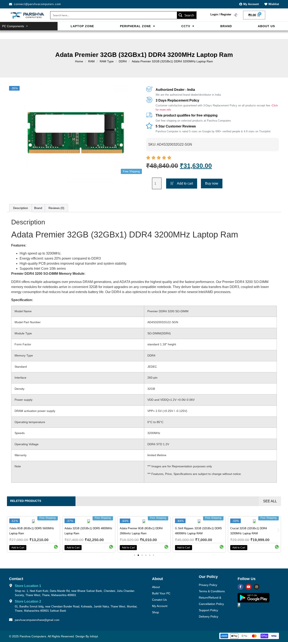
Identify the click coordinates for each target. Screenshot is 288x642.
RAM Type (107, 61)
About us (266, 26)
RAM (91, 61)
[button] (137, 26)
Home (79, 61)
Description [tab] (20, 208)
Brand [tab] (38, 208)
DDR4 (123, 61)
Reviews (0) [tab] (56, 208)
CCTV (185, 26)
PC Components (13, 26)
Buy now (211, 183)
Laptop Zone (82, 26)
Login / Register (220, 14)
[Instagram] (257, 587)
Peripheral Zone (135, 26)
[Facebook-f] (241, 587)
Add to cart (185, 183)
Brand (226, 26)
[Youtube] (249, 587)
